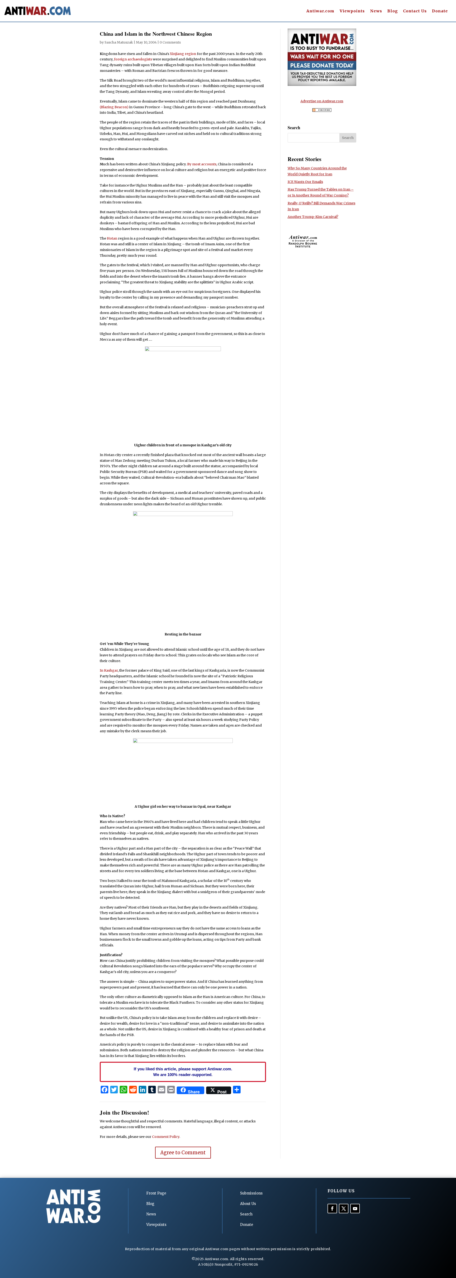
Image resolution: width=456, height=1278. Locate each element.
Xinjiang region (183, 54)
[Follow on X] (343, 1208)
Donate (440, 11)
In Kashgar (109, 670)
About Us (248, 1203)
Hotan (112, 238)
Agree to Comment (183, 1152)
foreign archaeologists (133, 59)
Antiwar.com (320, 11)
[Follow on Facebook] (332, 1208)
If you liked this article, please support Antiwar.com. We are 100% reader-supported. (183, 1072)
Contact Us (415, 11)
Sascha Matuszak (118, 42)
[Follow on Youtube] (355, 1208)
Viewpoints (352, 11)
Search (246, 1214)
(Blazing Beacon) (114, 107)
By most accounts (201, 164)
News (376, 11)
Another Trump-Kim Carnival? (313, 217)
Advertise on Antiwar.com (321, 101)
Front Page (156, 1193)
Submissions (251, 1193)
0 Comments (170, 42)
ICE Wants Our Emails (305, 182)
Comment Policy (165, 1137)
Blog (392, 11)
